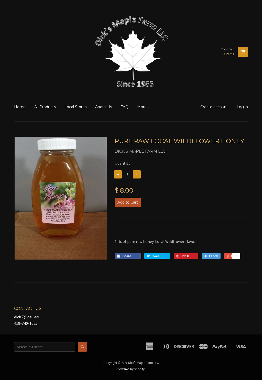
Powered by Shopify (131, 369)
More (142, 107)
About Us (103, 107)
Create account (214, 107)
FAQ (124, 107)
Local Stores (75, 107)
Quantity (122, 163)
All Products (45, 107)
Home (20, 107)
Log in (242, 107)
